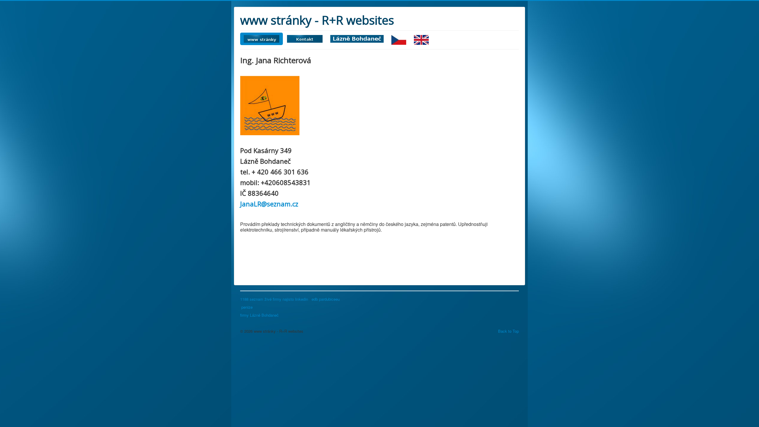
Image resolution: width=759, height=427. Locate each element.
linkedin (302, 299)
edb (314, 299)
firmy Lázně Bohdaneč (259, 315)
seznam (256, 299)
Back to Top (508, 331)
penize (247, 307)
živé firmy (272, 299)
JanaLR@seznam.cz (269, 203)
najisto (289, 299)
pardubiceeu (330, 299)
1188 (244, 299)
